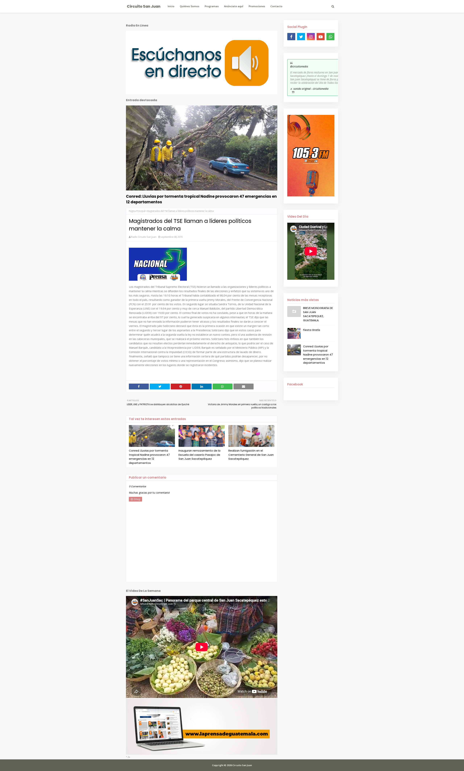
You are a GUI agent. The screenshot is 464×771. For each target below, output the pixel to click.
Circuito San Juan (143, 6)
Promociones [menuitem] (257, 6)
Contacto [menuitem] (276, 6)
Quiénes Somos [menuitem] (189, 6)
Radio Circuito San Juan (143, 236)
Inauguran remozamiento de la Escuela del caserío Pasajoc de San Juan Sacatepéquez (199, 455)
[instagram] (311, 36)
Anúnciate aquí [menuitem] (233, 6)
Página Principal (137, 211)
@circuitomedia (299, 66)
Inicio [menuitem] (171, 6)
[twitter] (301, 36)
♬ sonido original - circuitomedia (309, 88)
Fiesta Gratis (311, 330)
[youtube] (321, 36)
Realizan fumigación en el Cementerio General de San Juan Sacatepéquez (251, 455)
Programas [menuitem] (212, 6)
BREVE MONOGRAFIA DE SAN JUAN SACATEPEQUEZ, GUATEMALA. (318, 314)
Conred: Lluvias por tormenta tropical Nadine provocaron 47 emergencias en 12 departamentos (201, 199)
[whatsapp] (330, 36)
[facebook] (291, 36)
